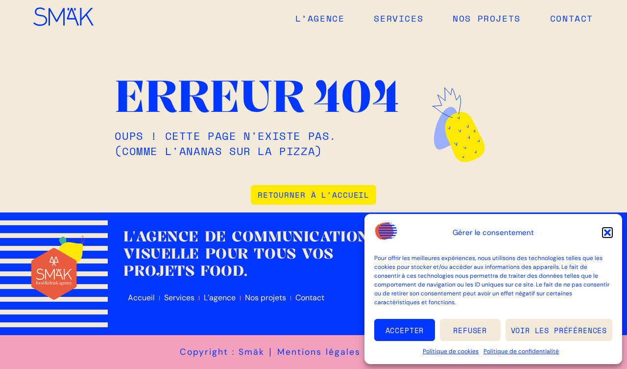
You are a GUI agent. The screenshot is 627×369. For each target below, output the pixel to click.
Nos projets (487, 18)
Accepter (405, 330)
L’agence (320, 18)
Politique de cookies (451, 351)
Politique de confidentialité (521, 351)
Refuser (470, 330)
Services (398, 18)
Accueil (141, 297)
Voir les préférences (559, 330)
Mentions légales (319, 351)
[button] (607, 232)
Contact (571, 18)
